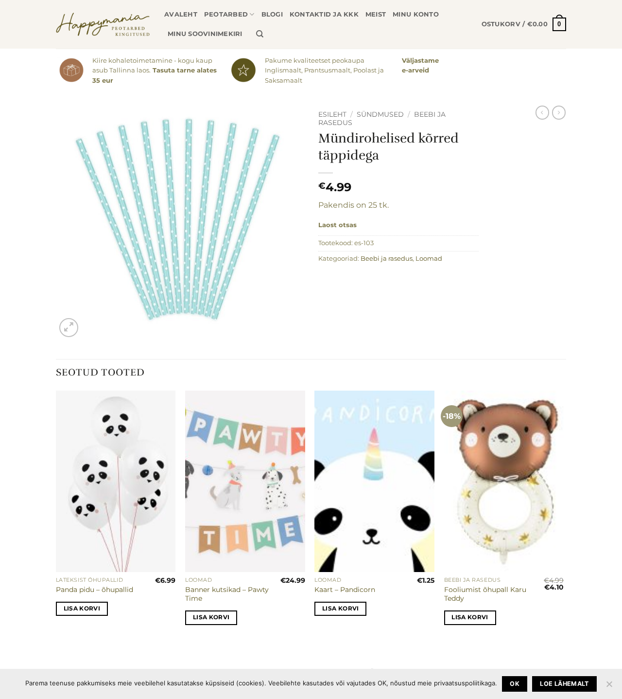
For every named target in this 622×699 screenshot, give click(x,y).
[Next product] (542, 112)
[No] (609, 687)
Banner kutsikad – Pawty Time (227, 594)
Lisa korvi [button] (82, 608)
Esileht (332, 114)
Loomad (428, 258)
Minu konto (416, 14)
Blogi (272, 14)
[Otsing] (259, 34)
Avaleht (180, 14)
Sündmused (380, 114)
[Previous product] (559, 112)
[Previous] (56, 516)
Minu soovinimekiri (205, 33)
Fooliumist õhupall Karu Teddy (485, 594)
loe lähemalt (564, 683)
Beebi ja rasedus (387, 258)
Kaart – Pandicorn (344, 589)
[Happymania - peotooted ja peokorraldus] (103, 24)
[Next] (563, 516)
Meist (375, 14)
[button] (524, 24)
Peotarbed (226, 14)
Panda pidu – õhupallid (94, 589)
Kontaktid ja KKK (324, 14)
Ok (514, 683)
